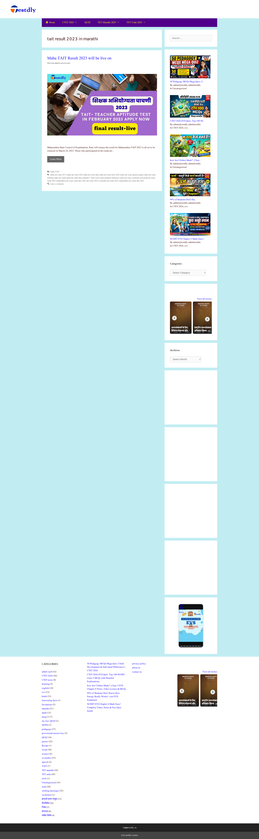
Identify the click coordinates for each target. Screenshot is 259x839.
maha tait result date (74, 178)
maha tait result (60, 178)
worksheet (47, 795)
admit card (47, 671)
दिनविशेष (45, 803)
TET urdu (46, 774)
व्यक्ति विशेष (46, 815)
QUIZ (87, 22)
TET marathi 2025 (107, 22)
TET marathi (48, 770)
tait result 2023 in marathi (96, 181)
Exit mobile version (129, 835)
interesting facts (49, 700)
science (45, 754)
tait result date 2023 (136, 181)
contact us (137, 671)
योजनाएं (45, 811)
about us (136, 667)
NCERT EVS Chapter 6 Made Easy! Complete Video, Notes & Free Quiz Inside (104, 708)
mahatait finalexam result (114, 178)
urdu (44, 786)
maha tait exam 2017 (58, 174)
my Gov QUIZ (48, 721)
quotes (45, 741)
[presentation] (174, 318)
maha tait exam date (91, 174)
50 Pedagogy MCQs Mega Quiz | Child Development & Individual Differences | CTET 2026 (106, 667)
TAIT (57, 171)
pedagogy (46, 729)
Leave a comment (57, 184)
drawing (46, 684)
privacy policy (139, 663)
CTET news (47, 680)
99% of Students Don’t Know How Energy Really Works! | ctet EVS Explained (103, 697)
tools (44, 778)
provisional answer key (53, 733)
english (45, 688)
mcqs (44, 716)
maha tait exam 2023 (75, 174)
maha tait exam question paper (131, 174)
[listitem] (181, 318)
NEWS (45, 725)
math (44, 712)
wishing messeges (50, 790)
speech (45, 762)
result (52, 171)
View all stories (204, 298)
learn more (56, 159)
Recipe (45, 745)
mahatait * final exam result (93, 178)
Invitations (47, 704)
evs (43, 692)
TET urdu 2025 (134, 22)
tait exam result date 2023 (76, 181)
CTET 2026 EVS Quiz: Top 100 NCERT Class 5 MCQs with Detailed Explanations (106, 678)
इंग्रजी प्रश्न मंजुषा (49, 799)
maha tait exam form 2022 (109, 174)
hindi (44, 696)
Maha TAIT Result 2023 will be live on (79, 58)
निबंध (44, 807)
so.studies (46, 758)
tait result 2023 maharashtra (117, 181)
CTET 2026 (47, 675)
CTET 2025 (68, 22)
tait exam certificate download (135, 178)
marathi (45, 708)
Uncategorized (49, 782)
